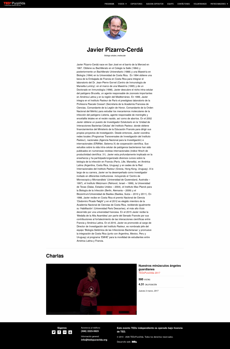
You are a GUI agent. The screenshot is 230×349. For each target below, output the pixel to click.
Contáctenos (183, 4)
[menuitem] (109, 4)
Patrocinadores (218, 4)
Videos (121, 4)
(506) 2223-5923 (90, 331)
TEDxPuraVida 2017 (149, 272)
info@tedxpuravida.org (94, 339)
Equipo (170, 4)
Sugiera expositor (154, 4)
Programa (109, 4)
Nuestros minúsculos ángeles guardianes (160, 267)
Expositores (136, 4)
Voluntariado (200, 4)
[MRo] (134, 341)
